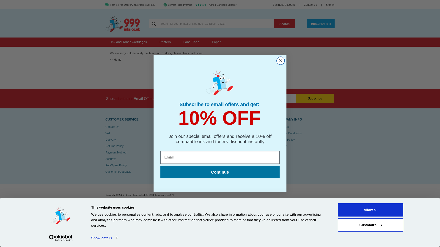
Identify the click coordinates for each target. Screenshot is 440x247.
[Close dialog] (281, 61)
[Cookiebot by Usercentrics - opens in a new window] (61, 238)
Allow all (370, 210)
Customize (368, 225)
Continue (220, 172)
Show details (101, 238)
